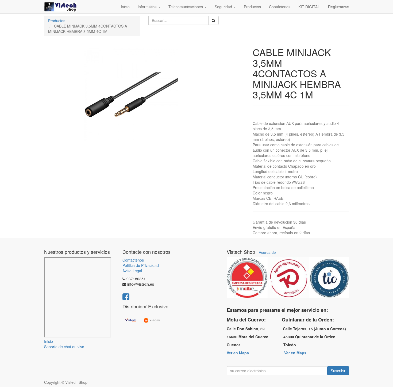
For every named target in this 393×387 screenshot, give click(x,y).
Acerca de (267, 252)
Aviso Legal (132, 270)
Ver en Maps (238, 352)
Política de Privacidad (140, 265)
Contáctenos (133, 260)
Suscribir (338, 370)
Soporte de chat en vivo (64, 346)
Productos (56, 20)
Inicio (48, 341)
